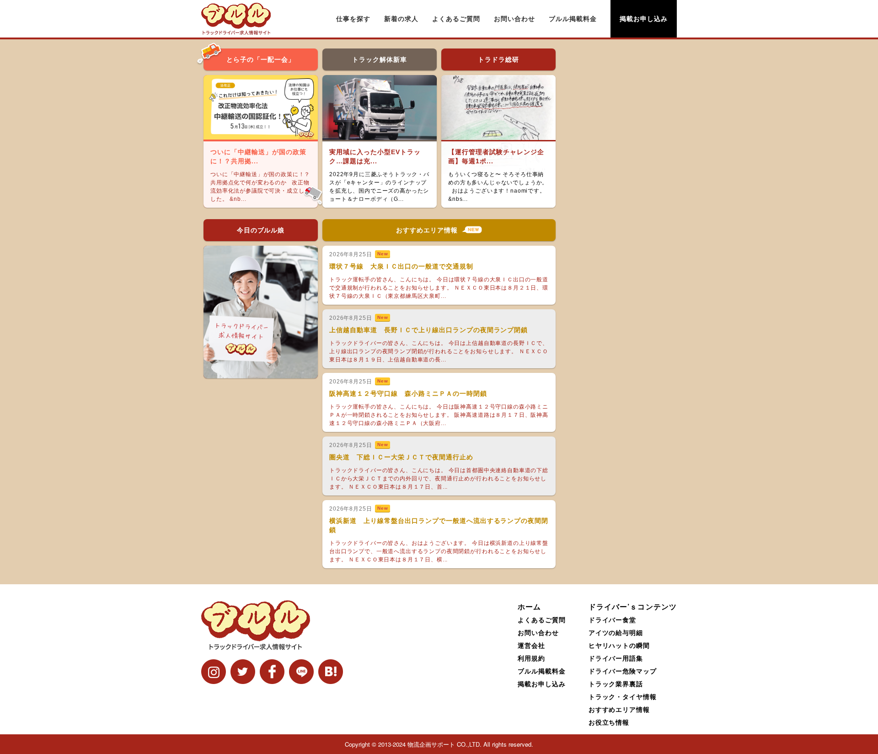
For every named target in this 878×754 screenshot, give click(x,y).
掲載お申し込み (644, 18)
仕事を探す (353, 19)
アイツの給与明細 (616, 632)
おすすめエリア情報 (619, 709)
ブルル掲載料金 (573, 19)
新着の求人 (401, 19)
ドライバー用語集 (616, 657)
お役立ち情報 (609, 722)
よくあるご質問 (456, 19)
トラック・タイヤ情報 (623, 696)
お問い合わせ (514, 19)
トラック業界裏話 (616, 683)
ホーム (529, 606)
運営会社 (531, 645)
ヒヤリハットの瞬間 (619, 645)
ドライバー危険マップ (623, 670)
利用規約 (531, 657)
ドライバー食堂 (613, 619)
